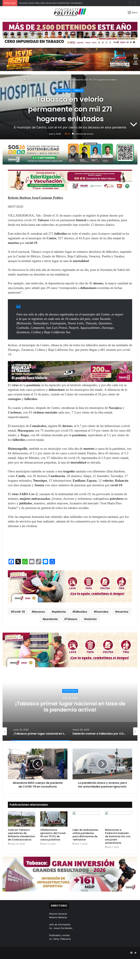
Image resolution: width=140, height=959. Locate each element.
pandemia (51, 619)
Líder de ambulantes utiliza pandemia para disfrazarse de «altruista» (85, 834)
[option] (70, 706)
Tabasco (71, 619)
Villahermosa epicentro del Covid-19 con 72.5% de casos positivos (53, 834)
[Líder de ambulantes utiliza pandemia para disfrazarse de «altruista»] (86, 819)
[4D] (70, 586)
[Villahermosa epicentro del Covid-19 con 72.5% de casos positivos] (54, 819)
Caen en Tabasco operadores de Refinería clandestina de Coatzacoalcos (21, 834)
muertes (122, 611)
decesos (39, 611)
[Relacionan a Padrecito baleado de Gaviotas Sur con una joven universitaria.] (118, 819)
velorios (91, 619)
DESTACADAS (40, 79)
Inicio (28, 79)
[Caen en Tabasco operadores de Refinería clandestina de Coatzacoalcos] (21, 819)
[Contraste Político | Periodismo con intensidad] (70, 12)
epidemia (59, 611)
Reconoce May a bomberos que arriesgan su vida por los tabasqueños (56, 3)
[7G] (70, 371)
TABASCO (78, 90)
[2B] (70, 59)
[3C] (70, 153)
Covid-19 (19, 611)
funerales (102, 611)
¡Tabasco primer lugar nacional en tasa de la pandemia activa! (70, 706)
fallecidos (80, 611)
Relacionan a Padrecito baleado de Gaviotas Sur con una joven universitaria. (117, 836)
